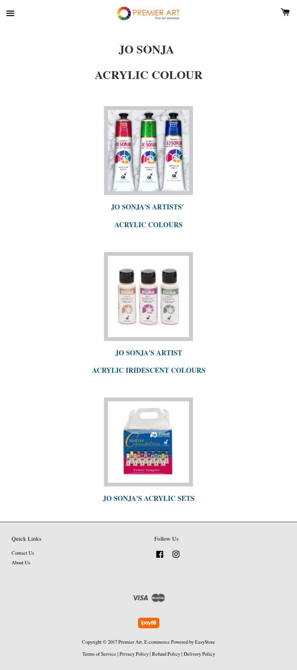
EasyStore (205, 642)
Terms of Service (99, 654)
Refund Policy (166, 654)
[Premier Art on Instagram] (176, 558)
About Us (21, 562)
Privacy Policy (133, 654)
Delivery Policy (199, 654)
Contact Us (23, 553)
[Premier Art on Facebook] (159, 558)
